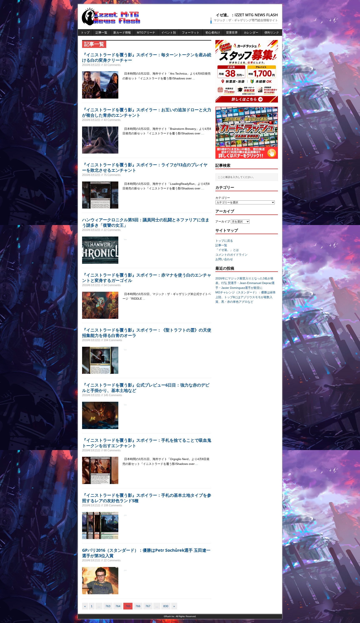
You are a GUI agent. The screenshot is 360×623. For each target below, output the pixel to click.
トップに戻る (224, 240)
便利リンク (271, 32)
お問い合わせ (224, 259)
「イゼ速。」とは (227, 249)
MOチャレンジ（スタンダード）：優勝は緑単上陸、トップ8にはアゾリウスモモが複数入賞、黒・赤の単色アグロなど (245, 297)
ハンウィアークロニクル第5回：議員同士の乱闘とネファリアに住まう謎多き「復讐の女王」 (145, 222)
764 (117, 606)
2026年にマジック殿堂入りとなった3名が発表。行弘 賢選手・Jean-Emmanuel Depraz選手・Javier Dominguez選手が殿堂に (245, 283)
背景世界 (232, 32)
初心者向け (212, 32)
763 (107, 606)
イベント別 (168, 32)
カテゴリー (222, 197)
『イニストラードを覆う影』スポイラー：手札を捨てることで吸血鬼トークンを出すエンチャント (146, 442)
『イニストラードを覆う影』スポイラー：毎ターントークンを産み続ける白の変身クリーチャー (146, 57)
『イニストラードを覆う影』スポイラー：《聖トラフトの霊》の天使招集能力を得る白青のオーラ (146, 332)
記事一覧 (101, 32)
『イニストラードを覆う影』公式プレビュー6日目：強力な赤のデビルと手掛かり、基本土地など (145, 387)
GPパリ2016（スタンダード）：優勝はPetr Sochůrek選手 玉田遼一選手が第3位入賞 (146, 552)
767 (147, 606)
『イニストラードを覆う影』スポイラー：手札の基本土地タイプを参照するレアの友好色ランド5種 (146, 497)
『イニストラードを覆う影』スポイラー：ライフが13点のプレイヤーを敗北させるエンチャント (145, 167)
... (193, 78)
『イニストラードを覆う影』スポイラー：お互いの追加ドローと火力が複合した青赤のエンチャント (146, 112)
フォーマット (190, 32)
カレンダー (251, 32)
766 (137, 606)
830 (165, 606)
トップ (85, 32)
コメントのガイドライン (231, 254)
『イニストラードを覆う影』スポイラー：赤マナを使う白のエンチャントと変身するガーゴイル (146, 277)
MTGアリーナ (146, 32)
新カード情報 (122, 32)
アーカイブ (222, 221)
